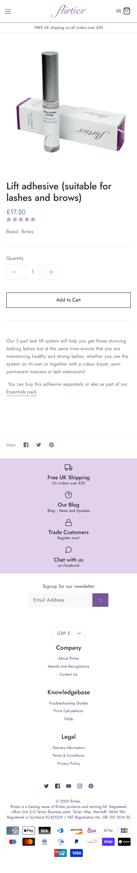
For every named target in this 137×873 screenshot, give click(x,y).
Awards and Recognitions (68, 666)
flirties (27, 231)
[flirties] (68, 11)
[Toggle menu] (8, 11)
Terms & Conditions (68, 755)
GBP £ (63, 633)
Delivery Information (69, 748)
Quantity (15, 258)
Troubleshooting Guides (68, 703)
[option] (68, 102)
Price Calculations (68, 711)
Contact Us (68, 674)
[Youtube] (68, 786)
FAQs (68, 719)
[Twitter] (46, 786)
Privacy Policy (68, 763)
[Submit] (100, 600)
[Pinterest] (91, 786)
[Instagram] (79, 786)
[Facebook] (57, 786)
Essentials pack (21, 391)
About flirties (68, 658)
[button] (21, 219)
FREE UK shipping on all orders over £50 (68, 27)
